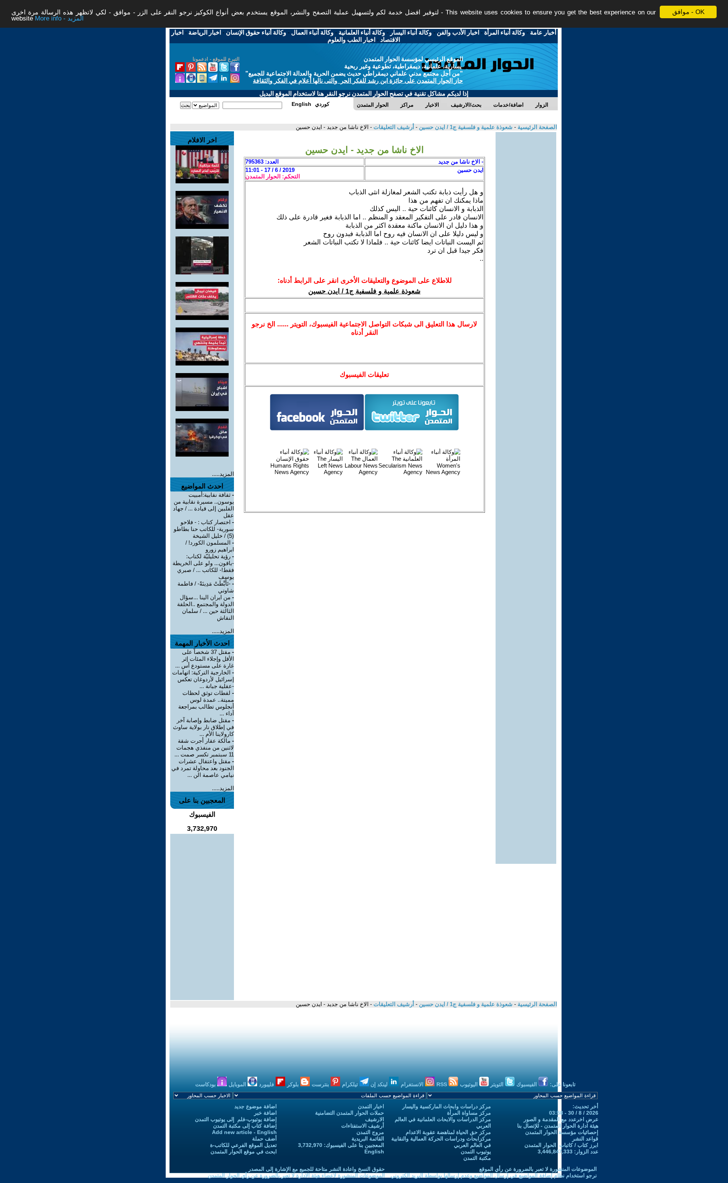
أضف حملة (264, 1139)
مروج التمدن (370, 1132)
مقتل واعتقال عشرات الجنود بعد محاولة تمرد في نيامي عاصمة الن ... (202, 768)
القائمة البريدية (367, 1139)
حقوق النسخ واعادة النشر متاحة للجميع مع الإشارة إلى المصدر (316, 1169)
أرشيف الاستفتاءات (362, 1126)
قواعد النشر (585, 1139)
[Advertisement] (526, 246)
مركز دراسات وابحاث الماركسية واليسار (446, 1106)
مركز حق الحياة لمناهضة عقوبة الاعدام (448, 1132)
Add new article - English (244, 1132)
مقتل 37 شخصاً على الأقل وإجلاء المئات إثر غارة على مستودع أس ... (204, 659)
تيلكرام (350, 1084)
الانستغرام (413, 1084)
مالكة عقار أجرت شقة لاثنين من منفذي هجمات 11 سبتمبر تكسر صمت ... (204, 747)
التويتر (497, 1084)
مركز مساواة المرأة (469, 1113)
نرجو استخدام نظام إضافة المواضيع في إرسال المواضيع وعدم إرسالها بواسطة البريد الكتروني (494, 1175)
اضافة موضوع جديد (255, 1106)
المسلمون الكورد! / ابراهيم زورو (209, 546)
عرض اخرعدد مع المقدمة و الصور (561, 1119)
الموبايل (238, 1084)
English (374, 1151)
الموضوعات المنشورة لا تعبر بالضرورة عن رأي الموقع (538, 1169)
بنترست (321, 1084)
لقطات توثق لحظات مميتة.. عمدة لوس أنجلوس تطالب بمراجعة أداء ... (206, 703)
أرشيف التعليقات (393, 127)
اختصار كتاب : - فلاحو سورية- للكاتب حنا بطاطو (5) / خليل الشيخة (204, 529)
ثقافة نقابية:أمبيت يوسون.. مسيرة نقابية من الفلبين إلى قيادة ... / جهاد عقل (203, 504)
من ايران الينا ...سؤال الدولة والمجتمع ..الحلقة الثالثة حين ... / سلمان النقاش (205, 607)
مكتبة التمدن (477, 1158)
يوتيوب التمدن (476, 1151)
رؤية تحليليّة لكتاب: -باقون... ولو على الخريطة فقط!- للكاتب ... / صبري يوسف (203, 566)
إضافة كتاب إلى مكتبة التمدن (245, 1126)
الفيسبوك (527, 1084)
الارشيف (374, 1119)
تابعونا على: (563, 1084)
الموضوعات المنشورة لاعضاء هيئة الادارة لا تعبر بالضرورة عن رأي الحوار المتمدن (296, 1175)
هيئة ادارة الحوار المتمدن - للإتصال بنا (557, 1126)
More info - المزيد (59, 18)
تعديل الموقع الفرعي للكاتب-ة (243, 1145)
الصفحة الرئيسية (536, 127)
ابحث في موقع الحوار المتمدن (243, 1151)
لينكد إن (379, 1084)
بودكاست (206, 1084)
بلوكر (293, 1084)
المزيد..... (223, 474)
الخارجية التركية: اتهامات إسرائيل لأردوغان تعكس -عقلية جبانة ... (203, 679)
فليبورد (267, 1084)
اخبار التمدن (371, 1106)
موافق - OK (688, 12)
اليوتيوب (469, 1084)
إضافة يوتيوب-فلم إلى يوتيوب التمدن (236, 1119)
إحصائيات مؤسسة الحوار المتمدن (561, 1132)
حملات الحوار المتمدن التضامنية (349, 1113)
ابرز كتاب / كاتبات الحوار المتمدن (561, 1145)
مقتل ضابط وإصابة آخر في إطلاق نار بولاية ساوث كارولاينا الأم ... (203, 727)
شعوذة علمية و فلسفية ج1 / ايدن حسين (465, 127)
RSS (442, 1084)
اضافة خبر (265, 1113)
